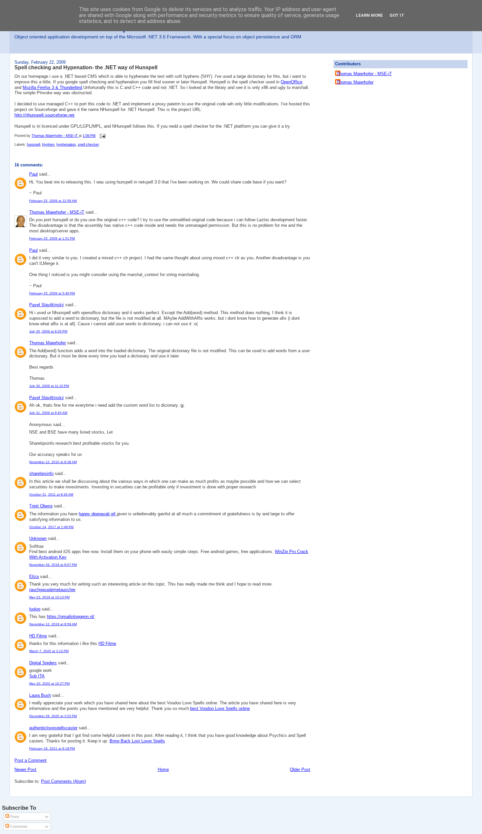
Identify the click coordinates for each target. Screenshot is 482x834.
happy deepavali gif (98, 513)
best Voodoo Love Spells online (220, 708)
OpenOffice (291, 81)
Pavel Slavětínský (46, 304)
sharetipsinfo (41, 473)
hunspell (33, 144)
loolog (34, 609)
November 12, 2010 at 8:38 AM (53, 462)
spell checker (88, 144)
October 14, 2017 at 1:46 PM (51, 527)
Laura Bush (40, 695)
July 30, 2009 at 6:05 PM (48, 331)
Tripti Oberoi (40, 505)
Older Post (300, 769)
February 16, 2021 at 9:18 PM (52, 748)
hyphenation (66, 144)
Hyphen (48, 144)
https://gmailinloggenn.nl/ (70, 616)
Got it (397, 15)
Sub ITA (37, 676)
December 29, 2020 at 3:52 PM (53, 716)
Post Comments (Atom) (63, 781)
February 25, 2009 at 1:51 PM (52, 238)
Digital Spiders (43, 662)
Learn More (369, 15)
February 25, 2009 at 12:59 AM (53, 201)
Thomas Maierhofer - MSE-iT (56, 212)
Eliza (34, 576)
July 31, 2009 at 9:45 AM (48, 413)
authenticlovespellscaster (53, 727)
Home (163, 769)
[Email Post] (102, 136)
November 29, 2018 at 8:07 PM (53, 565)
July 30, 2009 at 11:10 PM (49, 386)
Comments (18, 826)
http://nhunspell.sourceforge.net (44, 115)
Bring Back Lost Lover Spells (137, 740)
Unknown (38, 538)
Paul (33, 174)
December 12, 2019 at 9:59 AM (53, 624)
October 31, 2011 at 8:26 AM (51, 494)
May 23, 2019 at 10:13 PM (49, 597)
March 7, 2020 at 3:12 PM (49, 651)
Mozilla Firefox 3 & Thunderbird (52, 87)
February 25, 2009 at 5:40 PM (52, 293)
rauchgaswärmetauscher (52, 589)
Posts (14, 817)
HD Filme (38, 635)
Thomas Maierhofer (47, 342)
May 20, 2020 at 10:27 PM (49, 683)
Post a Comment (30, 760)
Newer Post (25, 769)
